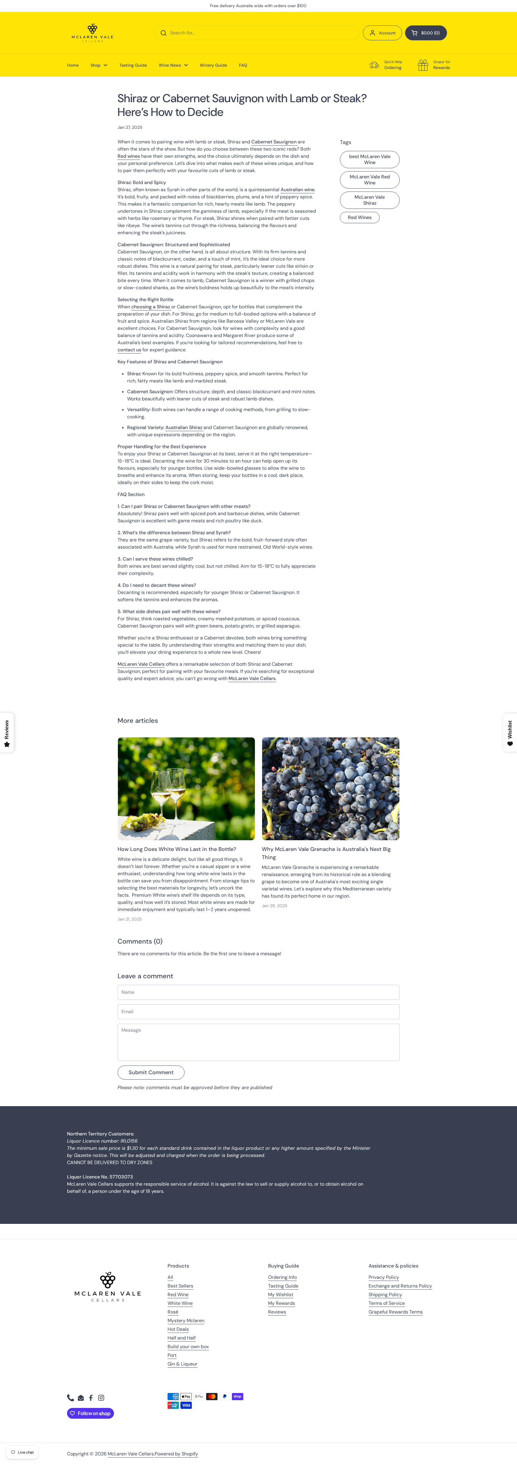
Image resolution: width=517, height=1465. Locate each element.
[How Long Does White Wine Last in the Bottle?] (187, 789)
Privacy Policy (384, 1277)
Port (172, 1355)
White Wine (180, 1303)
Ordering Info (282, 1277)
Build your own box (188, 1346)
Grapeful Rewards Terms (396, 1312)
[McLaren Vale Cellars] (92, 33)
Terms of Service (387, 1303)
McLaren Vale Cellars (131, 1454)
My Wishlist (280, 1294)
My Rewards (281, 1303)
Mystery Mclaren (186, 1320)
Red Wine (178, 1294)
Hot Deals (178, 1329)
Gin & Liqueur (182, 1364)
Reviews (277, 1312)
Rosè (173, 1312)
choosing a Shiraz (151, 307)
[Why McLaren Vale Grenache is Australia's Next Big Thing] (331, 789)
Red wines (129, 156)
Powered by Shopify (176, 1454)
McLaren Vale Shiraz (370, 200)
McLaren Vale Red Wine (370, 180)
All (170, 1277)
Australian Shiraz (184, 427)
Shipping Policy (385, 1294)
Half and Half (182, 1338)
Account (387, 33)
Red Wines (360, 217)
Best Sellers (180, 1286)
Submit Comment (151, 1072)
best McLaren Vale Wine (369, 159)
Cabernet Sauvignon (274, 142)
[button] (426, 32)
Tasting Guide (283, 1286)
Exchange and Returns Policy (400, 1286)
